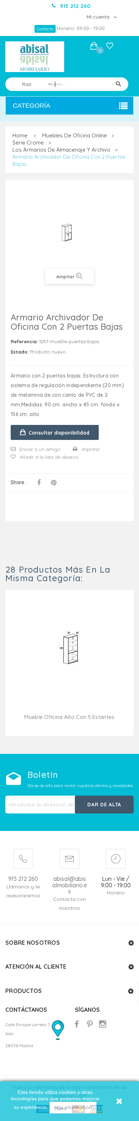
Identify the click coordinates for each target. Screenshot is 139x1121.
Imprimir (91, 449)
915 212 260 (23, 878)
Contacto (45, 28)
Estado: (20, 352)
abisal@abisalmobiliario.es (69, 885)
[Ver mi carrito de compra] (94, 47)
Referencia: (24, 341)
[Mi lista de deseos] (109, 47)
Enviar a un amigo (40, 449)
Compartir (39, 483)
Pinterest (53, 483)
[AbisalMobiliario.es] (34, 56)
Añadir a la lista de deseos (49, 457)
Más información (73, 1107)
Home (19, 135)
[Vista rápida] (69, 657)
